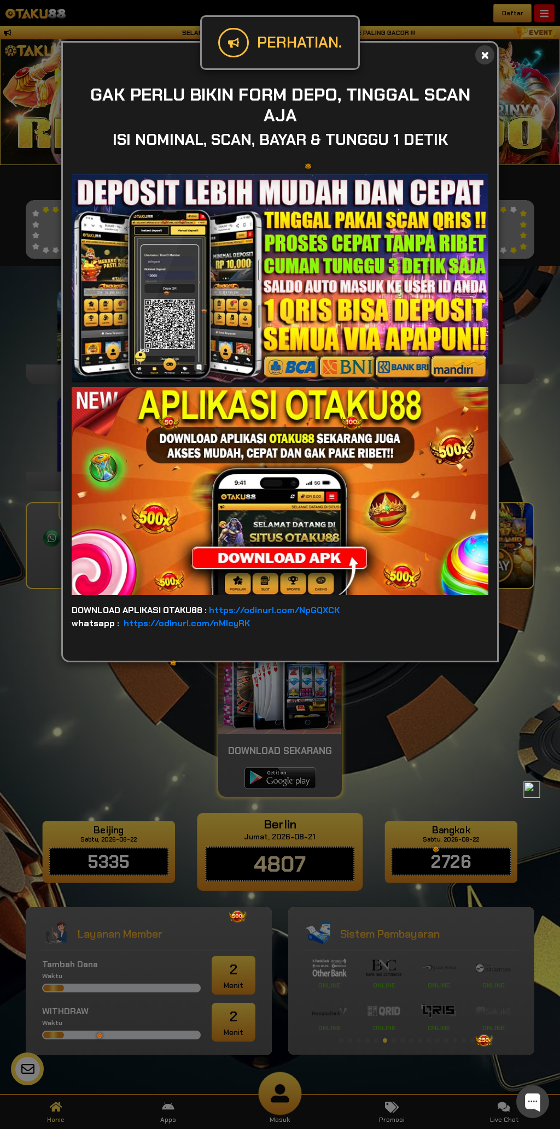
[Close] (484, 54)
